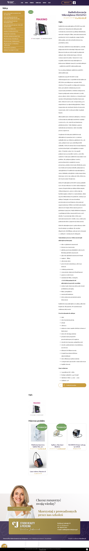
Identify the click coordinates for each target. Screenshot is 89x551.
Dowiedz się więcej (43, 549)
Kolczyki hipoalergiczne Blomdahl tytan (11, 21)
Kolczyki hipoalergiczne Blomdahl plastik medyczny (12, 17)
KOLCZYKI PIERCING (10, 29)
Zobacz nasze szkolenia (19, 509)
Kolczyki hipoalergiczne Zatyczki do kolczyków (13, 25)
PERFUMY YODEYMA (10, 34)
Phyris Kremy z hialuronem (11, 41)
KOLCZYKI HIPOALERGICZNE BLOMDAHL (12, 14)
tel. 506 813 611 (62, 527)
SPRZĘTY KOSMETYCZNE (11, 50)
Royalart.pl (82, 538)
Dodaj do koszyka (71, 385)
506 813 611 (67, 2)
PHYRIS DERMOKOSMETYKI (12, 36)
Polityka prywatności (38, 538)
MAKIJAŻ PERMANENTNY (11, 31)
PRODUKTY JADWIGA (10, 47)
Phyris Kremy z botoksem (11, 39)
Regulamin (48, 538)
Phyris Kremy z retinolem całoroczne (11, 44)
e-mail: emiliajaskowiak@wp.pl (67, 529)
